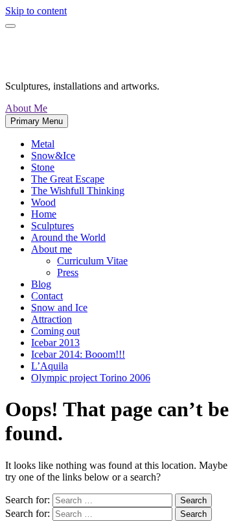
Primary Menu (36, 121)
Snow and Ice (59, 307)
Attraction (51, 319)
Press (67, 272)
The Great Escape (67, 178)
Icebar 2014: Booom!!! (78, 354)
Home (43, 213)
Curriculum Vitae (92, 260)
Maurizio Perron (79, 54)
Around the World (68, 237)
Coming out (55, 330)
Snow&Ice (53, 155)
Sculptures (52, 225)
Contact (47, 295)
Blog (41, 284)
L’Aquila (49, 365)
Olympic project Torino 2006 (90, 377)
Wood (43, 202)
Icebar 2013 (55, 342)
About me (51, 249)
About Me (26, 108)
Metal (42, 143)
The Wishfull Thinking (77, 190)
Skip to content (36, 10)
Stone (42, 167)
